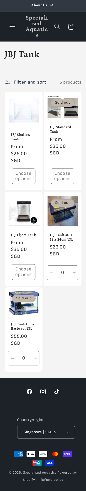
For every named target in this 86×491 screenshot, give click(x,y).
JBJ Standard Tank (60, 129)
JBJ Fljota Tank (23, 235)
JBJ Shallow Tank (21, 137)
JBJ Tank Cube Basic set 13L (22, 326)
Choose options (23, 176)
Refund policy (52, 479)
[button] (12, 26)
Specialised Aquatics (39, 472)
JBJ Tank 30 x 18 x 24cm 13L (61, 237)
